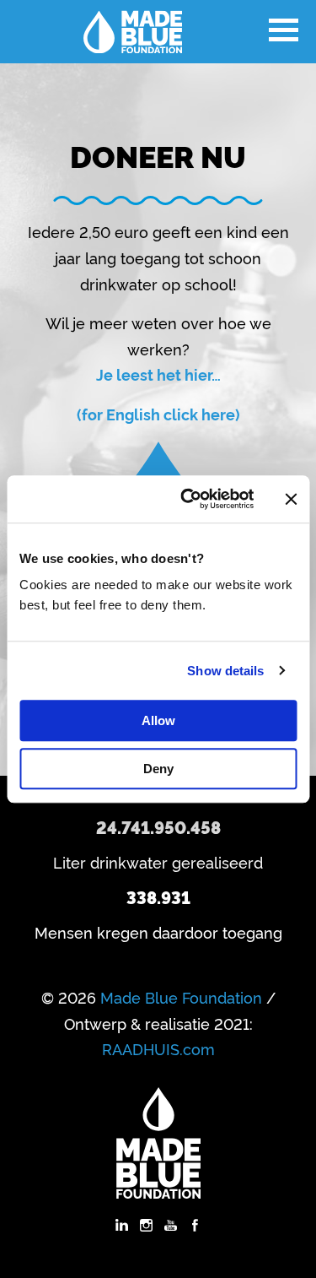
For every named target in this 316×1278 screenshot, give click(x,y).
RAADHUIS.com (158, 1048)
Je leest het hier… (158, 374)
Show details (225, 670)
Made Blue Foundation (181, 997)
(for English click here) (158, 413)
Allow (158, 720)
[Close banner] (291, 499)
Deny (158, 768)
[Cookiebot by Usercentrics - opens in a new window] (188, 499)
